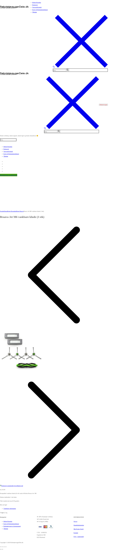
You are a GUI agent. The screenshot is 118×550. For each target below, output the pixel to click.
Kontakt (76, 533)
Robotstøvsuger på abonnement (8, 175)
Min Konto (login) (79, 529)
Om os (75, 521)
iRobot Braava (20, 211)
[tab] (55, 508)
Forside (2, 211)
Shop (5, 211)
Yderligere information (9, 508)
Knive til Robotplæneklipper (11, 524)
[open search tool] (80, 67)
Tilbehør (5, 528)
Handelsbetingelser (79, 525)
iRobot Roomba (11, 211)
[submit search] (67, 70)
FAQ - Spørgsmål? (79, 536)
